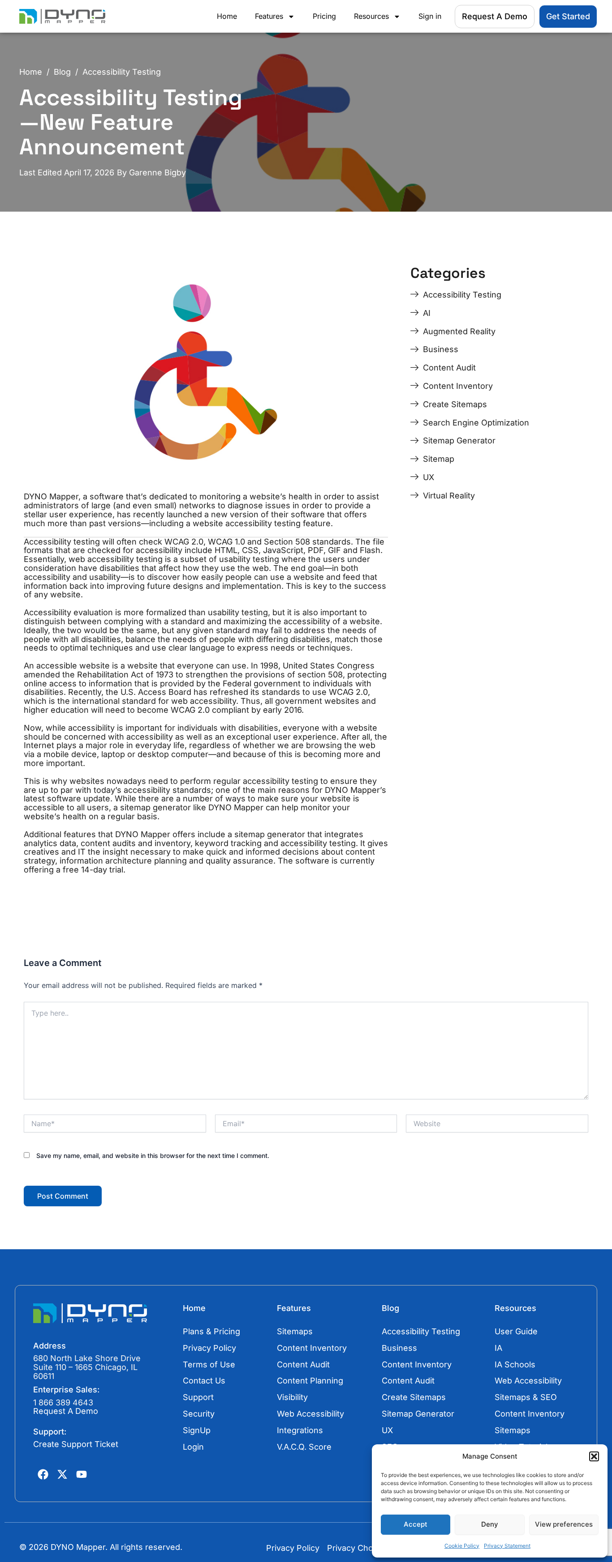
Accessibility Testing (121, 72)
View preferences (564, 1524)
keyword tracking (228, 843)
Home (227, 16)
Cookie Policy (461, 1545)
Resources (371, 16)
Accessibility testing (62, 541)
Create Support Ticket (75, 1444)
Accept (415, 1524)
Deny (489, 1524)
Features (269, 16)
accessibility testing (263, 523)
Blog (62, 72)
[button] (594, 1456)
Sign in (429, 16)
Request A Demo (65, 1411)
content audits (108, 843)
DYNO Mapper (235, 807)
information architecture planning (123, 860)
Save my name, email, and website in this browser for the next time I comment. (152, 1155)
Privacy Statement (507, 1545)
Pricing (324, 16)
